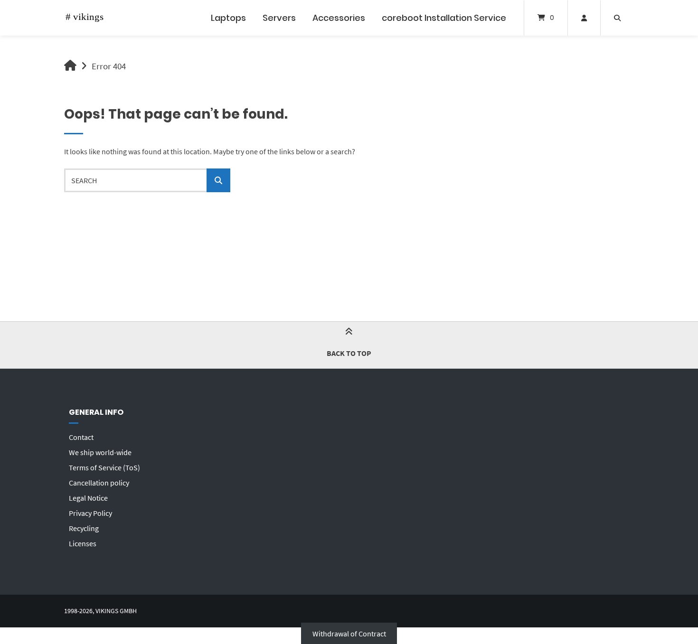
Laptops (228, 18)
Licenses (82, 543)
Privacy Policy (90, 513)
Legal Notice (88, 498)
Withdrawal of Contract (349, 633)
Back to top (349, 353)
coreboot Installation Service (444, 18)
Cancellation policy (99, 482)
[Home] (88, 18)
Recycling (84, 528)
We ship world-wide (100, 452)
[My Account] (584, 18)
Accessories (338, 18)
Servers (279, 18)
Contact (81, 437)
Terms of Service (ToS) (104, 467)
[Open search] (617, 18)
